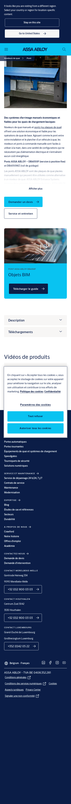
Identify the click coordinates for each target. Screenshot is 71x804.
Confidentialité (52, 391)
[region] (36, 402)
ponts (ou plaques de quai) (48, 127)
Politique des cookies (31, 391)
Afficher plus (35, 188)
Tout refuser (35, 416)
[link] (32, 33)
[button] (32, 23)
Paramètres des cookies (35, 404)
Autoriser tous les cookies (35, 428)
